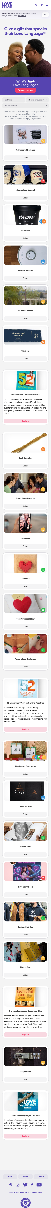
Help (10, 1177)
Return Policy (37, 1192)
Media (25, 1177)
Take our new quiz (25, 90)
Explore (25, 421)
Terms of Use (14, 1192)
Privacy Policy (25, 1192)
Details (25, 158)
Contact (41, 1177)
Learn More (22, 16)
